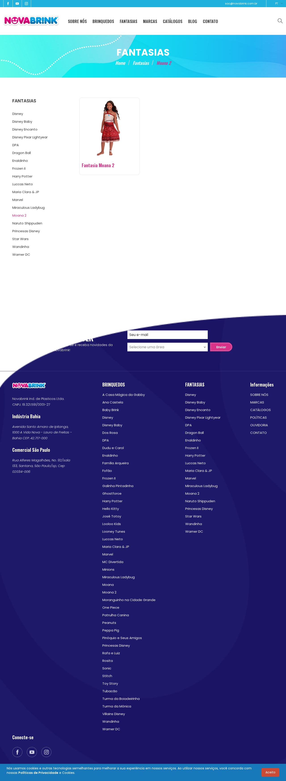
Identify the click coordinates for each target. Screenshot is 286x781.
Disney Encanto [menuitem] (25, 129)
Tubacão (109, 691)
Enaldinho (110, 455)
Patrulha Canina (115, 615)
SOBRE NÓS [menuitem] (77, 21)
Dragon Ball (194, 432)
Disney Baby (112, 425)
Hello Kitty (110, 508)
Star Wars (193, 516)
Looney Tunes (113, 531)
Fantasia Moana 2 (98, 165)
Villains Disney (113, 713)
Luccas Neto (112, 539)
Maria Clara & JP (115, 546)
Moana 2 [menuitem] (19, 215)
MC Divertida (112, 561)
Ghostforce (112, 493)
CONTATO (258, 432)
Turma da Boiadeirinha (121, 698)
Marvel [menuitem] (17, 199)
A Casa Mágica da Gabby (123, 394)
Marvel (107, 554)
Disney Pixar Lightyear (203, 417)
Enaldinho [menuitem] (20, 160)
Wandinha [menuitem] (20, 246)
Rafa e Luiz (111, 653)
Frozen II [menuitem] (18, 168)
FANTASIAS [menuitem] (128, 21)
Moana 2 (109, 592)
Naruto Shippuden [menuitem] (27, 223)
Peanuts (109, 622)
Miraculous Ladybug (118, 577)
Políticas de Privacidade (38, 772)
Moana (108, 584)
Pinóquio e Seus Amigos (122, 637)
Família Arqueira (115, 463)
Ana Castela (112, 402)
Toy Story (110, 683)
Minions (108, 569)
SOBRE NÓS (259, 394)
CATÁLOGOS (260, 409)
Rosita (107, 660)
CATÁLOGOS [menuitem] (172, 21)
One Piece (110, 607)
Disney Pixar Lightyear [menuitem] (30, 137)
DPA (105, 440)
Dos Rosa (110, 432)
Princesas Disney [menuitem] (26, 231)
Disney (107, 417)
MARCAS (257, 402)
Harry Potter (112, 501)
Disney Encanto (197, 409)
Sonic (106, 668)
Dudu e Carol (113, 447)
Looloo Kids (111, 523)
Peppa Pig (110, 630)
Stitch (107, 675)
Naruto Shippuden (200, 501)
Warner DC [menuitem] (21, 254)
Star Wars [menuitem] (20, 238)
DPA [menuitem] (15, 145)
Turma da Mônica (116, 706)
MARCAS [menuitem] (150, 21)
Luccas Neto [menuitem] (22, 184)
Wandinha (110, 721)
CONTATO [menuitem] (210, 21)
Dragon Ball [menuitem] (21, 152)
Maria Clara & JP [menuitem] (25, 192)
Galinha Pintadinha (117, 485)
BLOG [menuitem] (192, 21)
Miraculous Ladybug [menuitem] (28, 207)
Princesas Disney (116, 645)
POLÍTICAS (258, 417)
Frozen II (109, 478)
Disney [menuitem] (17, 113)
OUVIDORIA (259, 425)
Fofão (107, 470)
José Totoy (111, 516)
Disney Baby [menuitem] (22, 121)
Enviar (221, 347)
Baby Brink (110, 409)
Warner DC (111, 729)
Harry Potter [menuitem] (22, 176)
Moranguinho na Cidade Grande (129, 599)
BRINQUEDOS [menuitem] (103, 21)
